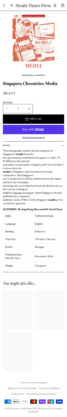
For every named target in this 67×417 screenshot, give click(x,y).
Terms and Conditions (49, 388)
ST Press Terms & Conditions (33, 383)
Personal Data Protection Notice (41, 394)
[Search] (12, 5)
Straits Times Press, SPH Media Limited (33, 409)
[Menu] (4, 5)
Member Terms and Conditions (22, 388)
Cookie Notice (17, 394)
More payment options (33, 137)
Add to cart (35, 119)
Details (6, 145)
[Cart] (63, 5)
